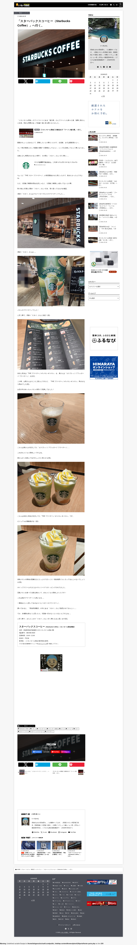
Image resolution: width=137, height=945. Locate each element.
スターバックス (23, 731)
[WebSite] (35, 832)
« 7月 (103, 96)
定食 (80, 910)
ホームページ (43, 643)
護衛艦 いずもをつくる (69, 916)
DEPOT (76, 882)
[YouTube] (55, 751)
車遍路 (80, 916)
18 (95, 88)
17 (90, 88)
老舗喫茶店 (57, 916)
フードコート (70, 904)
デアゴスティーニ (69, 901)
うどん (67, 885)
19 (99, 88)
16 (117, 85)
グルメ (23, 869)
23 (117, 88)
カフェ (62, 728)
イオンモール (41, 728)
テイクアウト (65, 898)
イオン (33, 728)
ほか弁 (65, 888)
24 (90, 91)
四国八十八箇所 (72, 910)
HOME (18, 869)
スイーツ (56, 898)
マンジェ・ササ (58, 907)
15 (113, 85)
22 (113, 88)
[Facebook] (111, 5)
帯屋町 (56, 913)
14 (108, 85)
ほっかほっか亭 (74, 888)
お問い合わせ (104, 4)
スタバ (76, 728)
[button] (120, 4)
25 (95, 91)
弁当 (62, 913)
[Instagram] (117, 5)
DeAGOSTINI (67, 882)
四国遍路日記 (93, 4)
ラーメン (68, 907)
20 (104, 88)
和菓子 (56, 910)
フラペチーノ (49, 731)
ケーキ (62, 895)
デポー (79, 901)
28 (108, 91)
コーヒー (69, 728)
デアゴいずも (57, 901)
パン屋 (61, 904)
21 (108, 88)
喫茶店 (62, 910)
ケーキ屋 (70, 895)
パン (55, 904)
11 (95, 85)
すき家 (81, 885)
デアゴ (74, 898)
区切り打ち (76, 907)
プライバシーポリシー (64, 925)
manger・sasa (58, 885)
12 (99, 85)
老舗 (83, 913)
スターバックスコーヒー (37, 731)
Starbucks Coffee (24, 728)
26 (99, 91)
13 (104, 85)
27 (104, 91)
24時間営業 (57, 882)
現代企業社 (75, 913)
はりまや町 (57, 888)
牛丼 (68, 913)
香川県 (61, 919)
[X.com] (114, 5)
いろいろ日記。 (64, 932)
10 (90, 85)
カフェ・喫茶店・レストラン (21, 13)
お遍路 (74, 885)
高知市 (74, 919)
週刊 (55, 919)
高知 (68, 919)
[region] (51, 101)
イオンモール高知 (53, 728)
